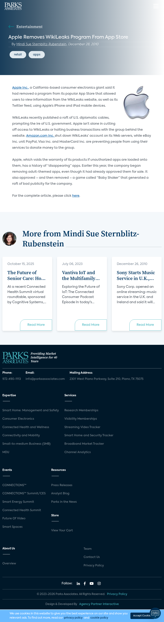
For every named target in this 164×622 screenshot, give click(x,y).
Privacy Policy (94, 565)
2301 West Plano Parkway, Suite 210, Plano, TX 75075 (106, 379)
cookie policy (99, 617)
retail (18, 54)
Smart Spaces (12, 527)
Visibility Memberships (80, 418)
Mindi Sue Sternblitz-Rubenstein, (41, 44)
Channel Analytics (77, 452)
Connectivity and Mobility (21, 435)
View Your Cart (62, 530)
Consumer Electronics (18, 418)
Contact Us (92, 557)
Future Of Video (13, 518)
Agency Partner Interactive (99, 604)
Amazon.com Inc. (40, 135)
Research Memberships (81, 410)
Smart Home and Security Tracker (88, 435)
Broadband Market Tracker (84, 443)
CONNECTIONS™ (14, 485)
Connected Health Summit (21, 510)
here (75, 196)
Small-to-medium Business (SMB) (26, 443)
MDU (5, 452)
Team (88, 549)
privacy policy (73, 617)
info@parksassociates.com (45, 379)
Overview (9, 563)
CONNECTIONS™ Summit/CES (24, 493)
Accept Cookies (142, 616)
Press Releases (61, 485)
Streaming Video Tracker (82, 427)
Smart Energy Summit (18, 502)
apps (36, 54)
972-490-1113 (11, 379)
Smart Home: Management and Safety (30, 410)
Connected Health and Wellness (25, 427)
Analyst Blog (60, 493)
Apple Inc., (20, 87)
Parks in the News (64, 502)
